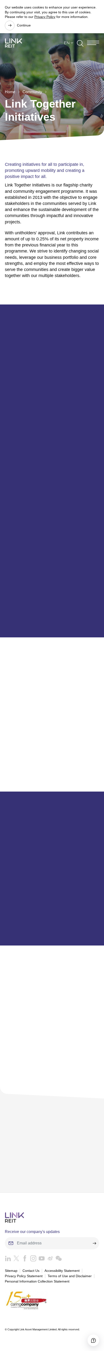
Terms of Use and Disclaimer (70, 1276)
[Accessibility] (93, 1340)
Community (32, 92)
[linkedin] (8, 1259)
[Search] (80, 43)
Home (10, 92)
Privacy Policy (44, 17)
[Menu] (93, 43)
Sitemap (11, 1271)
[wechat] (57, 1259)
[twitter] (15, 1259)
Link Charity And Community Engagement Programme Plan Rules (50, 1156)
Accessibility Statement (62, 1271)
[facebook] (23, 1259)
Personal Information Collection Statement (37, 1281)
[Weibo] (49, 1259)
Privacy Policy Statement (24, 1276)
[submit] (94, 1243)
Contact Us (30, 1271)
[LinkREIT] (52, 1217)
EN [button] (67, 43)
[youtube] (40, 1259)
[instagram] (32, 1259)
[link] (13, 43)
